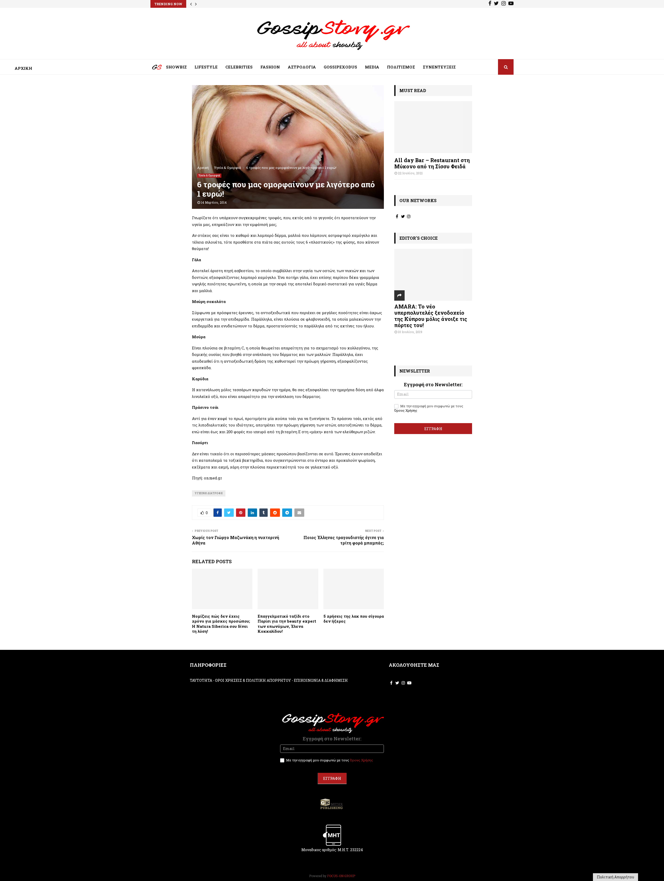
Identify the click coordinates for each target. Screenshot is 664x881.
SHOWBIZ (176, 67)
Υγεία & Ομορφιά (209, 175)
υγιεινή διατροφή (209, 493)
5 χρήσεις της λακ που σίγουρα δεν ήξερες (353, 619)
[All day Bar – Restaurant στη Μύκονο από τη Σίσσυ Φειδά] (433, 127)
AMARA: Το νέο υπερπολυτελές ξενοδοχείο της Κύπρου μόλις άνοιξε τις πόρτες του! (430, 315)
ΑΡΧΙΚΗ (153, 68)
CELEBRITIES (239, 67)
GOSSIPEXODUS (340, 67)
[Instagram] (503, 4)
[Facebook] (489, 4)
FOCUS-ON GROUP (341, 876)
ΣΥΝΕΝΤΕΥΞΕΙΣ (439, 67)
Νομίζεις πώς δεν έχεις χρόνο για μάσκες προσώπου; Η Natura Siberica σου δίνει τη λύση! (221, 624)
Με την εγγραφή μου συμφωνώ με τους (428, 408)
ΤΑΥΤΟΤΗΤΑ (201, 680)
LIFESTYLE (206, 67)
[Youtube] (511, 4)
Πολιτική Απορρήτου (615, 877)
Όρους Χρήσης (405, 410)
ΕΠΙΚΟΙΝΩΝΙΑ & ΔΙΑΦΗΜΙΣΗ (321, 680)
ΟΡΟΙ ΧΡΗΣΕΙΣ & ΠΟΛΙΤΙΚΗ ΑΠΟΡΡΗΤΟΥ (253, 680)
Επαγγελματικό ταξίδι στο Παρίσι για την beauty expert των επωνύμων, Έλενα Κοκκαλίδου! (287, 624)
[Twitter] (496, 4)
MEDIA (372, 67)
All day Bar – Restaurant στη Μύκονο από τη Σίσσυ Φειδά (432, 163)
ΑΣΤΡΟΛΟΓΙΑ (302, 67)
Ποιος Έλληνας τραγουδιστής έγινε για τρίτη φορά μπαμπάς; (343, 540)
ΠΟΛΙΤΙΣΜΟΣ (401, 67)
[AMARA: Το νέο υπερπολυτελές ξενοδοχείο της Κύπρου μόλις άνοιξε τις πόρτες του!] (433, 275)
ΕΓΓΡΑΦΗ (433, 428)
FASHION (270, 67)
